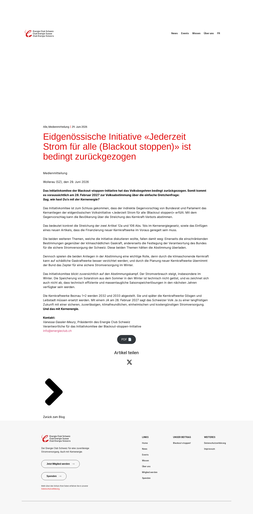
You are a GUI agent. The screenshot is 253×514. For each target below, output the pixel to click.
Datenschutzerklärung (50, 489)
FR (218, 33)
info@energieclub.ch (57, 331)
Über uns (209, 33)
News (174, 33)
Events (185, 33)
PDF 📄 (126, 339)
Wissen (196, 33)
